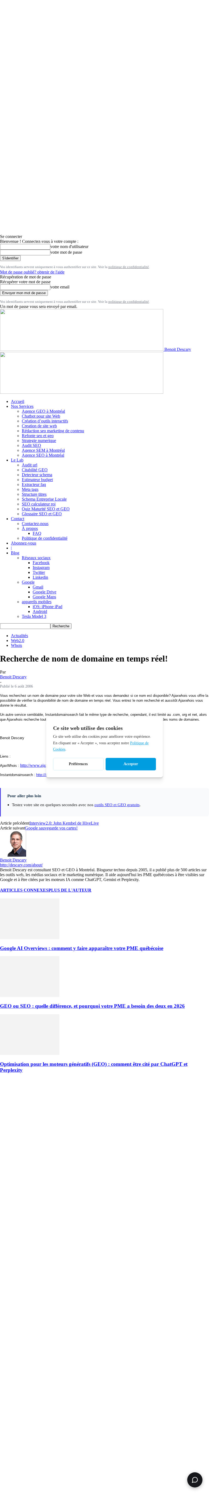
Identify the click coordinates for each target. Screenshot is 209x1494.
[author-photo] (13, 855)
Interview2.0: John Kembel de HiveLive (64, 823)
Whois (16, 645)
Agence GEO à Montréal (43, 411)
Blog (15, 553)
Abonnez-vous (23, 543)
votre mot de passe (66, 252)
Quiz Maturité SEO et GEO (46, 509)
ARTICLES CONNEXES (24, 890)
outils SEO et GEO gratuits (117, 804)
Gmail (38, 587)
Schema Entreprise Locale (44, 499)
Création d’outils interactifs (45, 421)
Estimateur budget (37, 479)
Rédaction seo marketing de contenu (53, 430)
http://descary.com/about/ (21, 865)
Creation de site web (39, 426)
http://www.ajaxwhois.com (43, 765)
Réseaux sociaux (36, 557)
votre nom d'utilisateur (69, 246)
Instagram (41, 567)
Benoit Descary (13, 677)
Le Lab (17, 460)
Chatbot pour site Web (41, 416)
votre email (59, 287)
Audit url (29, 465)
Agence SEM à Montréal (43, 450)
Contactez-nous (35, 523)
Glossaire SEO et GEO (42, 513)
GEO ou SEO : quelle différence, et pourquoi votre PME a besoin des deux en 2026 (92, 1006)
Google (28, 582)
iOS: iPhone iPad (47, 606)
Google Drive (44, 592)
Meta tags (30, 489)
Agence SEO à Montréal (43, 455)
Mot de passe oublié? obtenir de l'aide (32, 272)
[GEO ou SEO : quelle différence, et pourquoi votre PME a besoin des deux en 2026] (29, 995)
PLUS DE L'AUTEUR (69, 890)
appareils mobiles (36, 601)
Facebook (41, 562)
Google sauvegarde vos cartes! (51, 828)
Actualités (19, 635)
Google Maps (44, 597)
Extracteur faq (34, 484)
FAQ (37, 533)
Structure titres (34, 494)
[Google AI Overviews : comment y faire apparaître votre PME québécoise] (29, 937)
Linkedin (40, 577)
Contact (17, 518)
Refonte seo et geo (38, 435)
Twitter (39, 572)
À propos (30, 528)
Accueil (17, 401)
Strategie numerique (39, 440)
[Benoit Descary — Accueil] (81, 392)
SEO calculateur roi (39, 504)
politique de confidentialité (128, 267)
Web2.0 (17, 640)
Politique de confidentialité (44, 538)
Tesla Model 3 (34, 616)
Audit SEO (31, 445)
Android (40, 611)
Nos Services (22, 406)
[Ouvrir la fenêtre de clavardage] (194, 1479)
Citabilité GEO (35, 470)
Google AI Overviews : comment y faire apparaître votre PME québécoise (81, 948)
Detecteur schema (37, 474)
